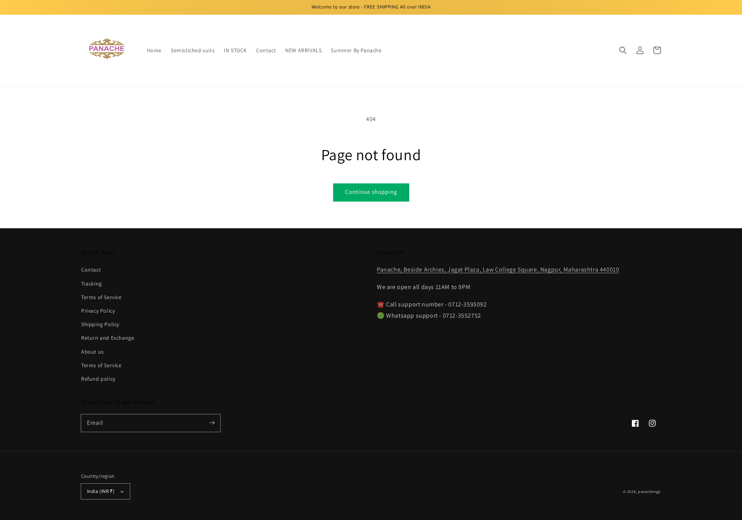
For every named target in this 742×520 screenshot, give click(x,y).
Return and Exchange (107, 337)
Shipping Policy (100, 324)
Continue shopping (371, 191)
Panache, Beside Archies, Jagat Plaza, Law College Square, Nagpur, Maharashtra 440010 (498, 269)
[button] (622, 50)
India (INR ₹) (100, 491)
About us (92, 351)
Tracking (91, 283)
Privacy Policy (98, 310)
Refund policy (98, 378)
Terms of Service (101, 297)
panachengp (649, 491)
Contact (91, 269)
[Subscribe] (211, 422)
